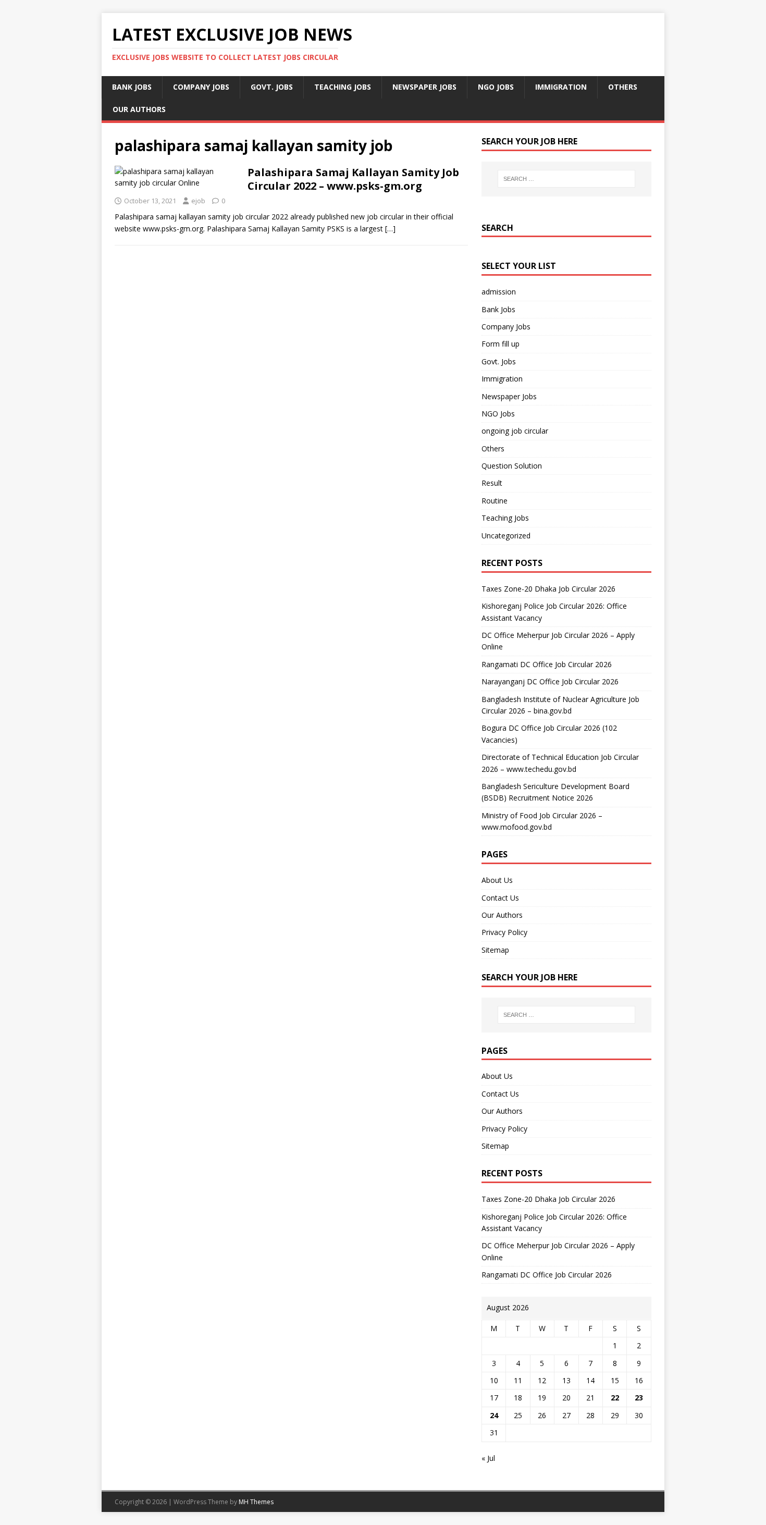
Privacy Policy (504, 932)
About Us (497, 880)
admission (498, 292)
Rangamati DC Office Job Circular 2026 (546, 664)
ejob (198, 200)
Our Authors (139, 109)
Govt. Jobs (272, 87)
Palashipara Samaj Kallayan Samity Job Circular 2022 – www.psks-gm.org (353, 179)
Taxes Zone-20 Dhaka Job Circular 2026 (548, 589)
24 (494, 1415)
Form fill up (500, 344)
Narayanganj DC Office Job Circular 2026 (550, 681)
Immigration (561, 87)
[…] (390, 228)
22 (615, 1398)
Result (491, 483)
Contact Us (500, 898)
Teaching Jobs (342, 87)
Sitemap (495, 950)
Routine (494, 501)
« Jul (488, 1458)
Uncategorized (505, 535)
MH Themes (256, 1501)
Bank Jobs (132, 87)
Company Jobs (201, 87)
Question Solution (511, 466)
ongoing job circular (514, 431)
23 (639, 1398)
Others (622, 87)
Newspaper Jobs (424, 87)
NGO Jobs (496, 87)
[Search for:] (566, 179)
